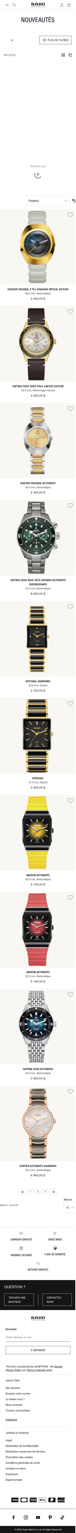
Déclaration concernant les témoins (25, 1451)
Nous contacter (14, 1404)
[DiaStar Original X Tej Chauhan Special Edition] (38, 247)
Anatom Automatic (38, 875)
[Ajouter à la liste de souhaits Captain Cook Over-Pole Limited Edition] (70, 311)
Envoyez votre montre (18, 1393)
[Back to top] (38, 174)
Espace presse (14, 1479)
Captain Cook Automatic (38, 1069)
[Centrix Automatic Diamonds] (38, 1123)
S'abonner (38, 1350)
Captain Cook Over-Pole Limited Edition (37, 386)
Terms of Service (36, 1370)
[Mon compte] (62, 5)
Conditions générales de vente (23, 1462)
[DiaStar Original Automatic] (38, 441)
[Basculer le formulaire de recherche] (14, 5)
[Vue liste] (70, 55)
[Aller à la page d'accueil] (38, 5)
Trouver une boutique (17, 1299)
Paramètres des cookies (19, 1457)
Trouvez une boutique (18, 1410)
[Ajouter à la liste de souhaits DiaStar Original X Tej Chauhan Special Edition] (70, 214)
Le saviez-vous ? (15, 1399)
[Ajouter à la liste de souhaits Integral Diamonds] (70, 606)
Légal (9, 1440)
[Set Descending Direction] (74, 201)
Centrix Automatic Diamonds (37, 1166)
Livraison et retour (16, 1468)
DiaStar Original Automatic (37, 483)
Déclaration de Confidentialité (22, 1446)
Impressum (12, 1474)
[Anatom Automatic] (38, 833)
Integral (38, 778)
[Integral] (38, 736)
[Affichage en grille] (63, 55)
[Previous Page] (23, 1192)
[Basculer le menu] (7, 5)
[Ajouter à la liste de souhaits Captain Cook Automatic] (70, 994)
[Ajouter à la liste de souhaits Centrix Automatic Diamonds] (70, 1091)
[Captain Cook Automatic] (38, 1027)
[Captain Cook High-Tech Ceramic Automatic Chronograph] (38, 538)
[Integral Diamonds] (38, 639)
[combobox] (10, 40)
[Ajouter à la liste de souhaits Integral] (70, 703)
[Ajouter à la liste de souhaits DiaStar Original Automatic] (70, 408)
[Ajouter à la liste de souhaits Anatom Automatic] (70, 800)
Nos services (13, 1388)
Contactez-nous (54, 1299)
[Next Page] (53, 1192)
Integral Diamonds (38, 681)
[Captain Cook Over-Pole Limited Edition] (38, 344)
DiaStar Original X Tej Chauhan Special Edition (38, 289)
